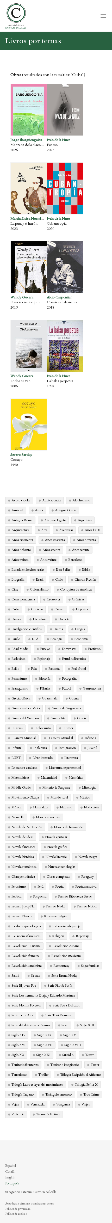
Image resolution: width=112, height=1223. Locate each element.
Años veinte (48, 559)
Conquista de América (76, 589)
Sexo (64, 1025)
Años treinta (19, 559)
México (85, 797)
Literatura (71, 757)
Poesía (59, 886)
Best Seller (63, 569)
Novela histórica (22, 856)
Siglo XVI (18, 1044)
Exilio (15, 668)
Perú (40, 886)
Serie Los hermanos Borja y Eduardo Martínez (43, 995)
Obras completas (58, 876)
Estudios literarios (74, 658)
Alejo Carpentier (59, 296)
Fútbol (66, 688)
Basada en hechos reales (27, 569)
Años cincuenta (22, 539)
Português (12, 1183)
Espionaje (43, 658)
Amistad (17, 510)
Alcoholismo (81, 500)
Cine (14, 589)
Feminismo (19, 678)
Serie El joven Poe (23, 985)
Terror (95, 1064)
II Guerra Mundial (60, 737)
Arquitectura (20, 529)
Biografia (17, 579)
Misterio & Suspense (56, 787)
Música (16, 807)
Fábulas (45, 688)
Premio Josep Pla (22, 906)
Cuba (15, 609)
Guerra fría (58, 718)
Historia (17, 728)
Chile (59, 579)
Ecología (56, 638)
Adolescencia (51, 500)
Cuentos (37, 609)
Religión (58, 935)
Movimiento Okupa (25, 797)
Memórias (76, 777)
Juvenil (92, 747)
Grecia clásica (20, 698)
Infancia (90, 737)
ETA (35, 638)
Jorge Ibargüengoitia (26, 139)
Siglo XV (69, 1035)
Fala (34, 668)
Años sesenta (51, 549)
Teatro (89, 1054)
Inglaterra (40, 747)
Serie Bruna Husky (64, 975)
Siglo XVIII (72, 1044)
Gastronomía (92, 688)
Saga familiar (90, 965)
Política (16, 896)
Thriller (43, 1074)
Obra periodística (23, 876)
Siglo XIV (18, 1035)
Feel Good (78, 668)
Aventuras (66, 529)
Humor (68, 728)
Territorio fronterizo (25, 1064)
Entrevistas (69, 648)
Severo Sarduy (21, 454)
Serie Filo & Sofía (60, 985)
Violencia (17, 1114)
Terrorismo (19, 1074)
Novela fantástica (23, 846)
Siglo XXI (43, 1054)
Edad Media (19, 648)
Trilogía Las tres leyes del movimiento (37, 1084)
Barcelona (75, 559)
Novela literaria (56, 856)
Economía (81, 638)
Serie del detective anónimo (30, 1025)
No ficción (91, 807)
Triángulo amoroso (58, 1094)
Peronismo (18, 886)
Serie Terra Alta (22, 1015)
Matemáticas (20, 777)
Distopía (64, 619)
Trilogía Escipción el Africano (80, 1074)
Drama (58, 628)
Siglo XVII (45, 1044)
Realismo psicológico (26, 926)
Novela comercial (48, 817)
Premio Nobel (87, 906)
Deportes (82, 609)
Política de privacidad (17, 1209)
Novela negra (87, 856)
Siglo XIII (87, 1025)
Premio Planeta (21, 916)
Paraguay (87, 876)
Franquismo (19, 688)
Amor (39, 510)
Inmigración (67, 747)
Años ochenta (21, 549)
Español (10, 1165)
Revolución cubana (65, 945)
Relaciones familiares (25, 935)
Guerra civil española (25, 708)
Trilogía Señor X (86, 1084)
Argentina (85, 520)
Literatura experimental (65, 767)
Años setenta (81, 549)
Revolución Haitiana (26, 945)
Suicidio (67, 1054)
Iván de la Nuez (58, 139)
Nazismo (66, 807)
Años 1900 (92, 529)
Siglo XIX (44, 1035)
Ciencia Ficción (85, 579)
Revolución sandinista (26, 965)
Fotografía (69, 678)
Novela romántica (23, 866)
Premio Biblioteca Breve (75, 896)
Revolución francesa (25, 955)
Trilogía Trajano (22, 1094)
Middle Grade (21, 787)
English (10, 1177)
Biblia (86, 569)
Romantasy (61, 965)
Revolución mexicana (66, 955)
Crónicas (78, 599)
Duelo (15, 638)
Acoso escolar (20, 500)
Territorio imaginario (64, 1064)
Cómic (59, 609)
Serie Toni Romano (58, 1015)
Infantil (16, 747)
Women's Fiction (48, 1114)
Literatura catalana (24, 767)
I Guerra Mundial (23, 737)
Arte (44, 529)
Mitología (89, 787)
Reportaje (82, 935)
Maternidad (49, 777)
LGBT (16, 757)
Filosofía (44, 678)
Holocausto (42, 728)
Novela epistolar (56, 836)
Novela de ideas (22, 836)
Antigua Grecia (65, 510)
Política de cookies (16, 1214)
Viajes (86, 1104)
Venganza (63, 1104)
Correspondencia (23, 599)
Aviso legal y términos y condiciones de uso (29, 1203)
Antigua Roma (22, 520)
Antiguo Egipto (55, 520)
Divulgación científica (26, 628)
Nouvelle (17, 817)
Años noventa (86, 539)
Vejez (15, 1104)
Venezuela (37, 1104)
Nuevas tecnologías (61, 866)
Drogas (80, 628)
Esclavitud (18, 658)
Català (9, 1171)
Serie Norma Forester (26, 1005)
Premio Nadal (55, 906)
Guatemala (49, 698)
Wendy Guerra (21, 296)
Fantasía (54, 668)
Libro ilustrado (43, 757)
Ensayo (45, 648)
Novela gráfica (57, 846)
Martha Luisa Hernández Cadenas (36, 218)
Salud (15, 975)
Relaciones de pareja (66, 926)
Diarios (16, 619)
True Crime (91, 1094)
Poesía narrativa (85, 886)
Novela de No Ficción (26, 827)
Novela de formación (68, 827)
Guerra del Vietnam (25, 718)
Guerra (74, 698)
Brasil (39, 579)
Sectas (35, 975)
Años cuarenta (55, 539)
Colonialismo (39, 589)
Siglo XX (17, 1054)
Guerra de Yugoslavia (66, 708)
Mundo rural (59, 797)
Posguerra (39, 896)
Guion (81, 718)
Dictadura (40, 619)
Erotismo (94, 648)
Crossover (53, 599)
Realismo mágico (56, 916)
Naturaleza (40, 807)
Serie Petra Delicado (66, 1005)
